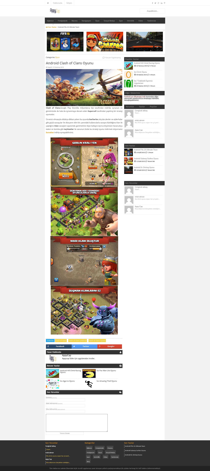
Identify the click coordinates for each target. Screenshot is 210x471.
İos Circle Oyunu (140, 72)
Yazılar (142, 107)
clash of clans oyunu (97, 340)
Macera (74, 21)
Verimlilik (130, 21)
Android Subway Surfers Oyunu (146, 159)
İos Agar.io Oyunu (67, 381)
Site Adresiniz (55, 409)
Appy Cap (139, 130)
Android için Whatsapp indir (135, 97)
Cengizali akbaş (141, 111)
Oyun (97, 21)
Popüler (153, 107)
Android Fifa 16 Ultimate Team (68, 27)
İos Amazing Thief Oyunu (107, 381)
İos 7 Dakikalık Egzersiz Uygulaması (143, 82)
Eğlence (50, 21)
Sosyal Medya (109, 21)
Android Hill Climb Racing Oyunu (70, 371)
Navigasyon (86, 21)
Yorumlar (130, 107)
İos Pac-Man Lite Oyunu (106, 370)
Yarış (88, 461)
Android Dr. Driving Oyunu (144, 167)
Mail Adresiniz (54, 403)
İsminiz (51, 397)
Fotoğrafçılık (62, 21)
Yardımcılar (151, 21)
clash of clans (60, 340)
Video (140, 21)
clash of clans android (78, 340)
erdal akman (139, 120)
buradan (50, 132)
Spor (121, 21)
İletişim (69, 3)
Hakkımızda (57, 3)
